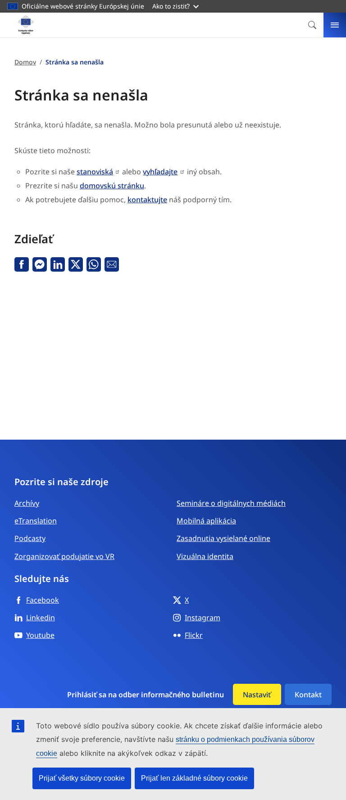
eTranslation (35, 521)
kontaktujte (147, 200)
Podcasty (30, 538)
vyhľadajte (160, 172)
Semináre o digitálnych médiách (231, 503)
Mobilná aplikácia (206, 521)
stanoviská (95, 172)
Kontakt (308, 695)
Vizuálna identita (205, 556)
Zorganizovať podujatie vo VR (64, 556)
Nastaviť (257, 695)
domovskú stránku (112, 186)
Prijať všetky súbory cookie (82, 778)
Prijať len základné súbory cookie (194, 778)
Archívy (26, 503)
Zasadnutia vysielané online (223, 538)
